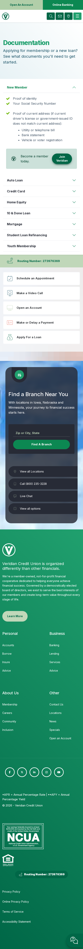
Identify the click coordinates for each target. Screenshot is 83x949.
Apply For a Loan (41, 337)
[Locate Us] (68, 16)
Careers (7, 712)
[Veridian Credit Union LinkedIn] (34, 772)
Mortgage (14, 224)
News (52, 721)
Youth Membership (21, 246)
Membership (9, 704)
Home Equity (16, 202)
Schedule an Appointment (41, 278)
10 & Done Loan (18, 213)
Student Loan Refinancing (27, 235)
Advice (6, 670)
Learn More (15, 616)
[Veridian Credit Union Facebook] (10, 772)
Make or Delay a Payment (41, 322)
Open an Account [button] (21, 4)
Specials (54, 729)
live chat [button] (74, 940)
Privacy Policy (11, 891)
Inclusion (7, 729)
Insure (6, 662)
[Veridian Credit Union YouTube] (59, 772)
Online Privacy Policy (15, 901)
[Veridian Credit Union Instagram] (46, 772)
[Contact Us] (60, 16)
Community (9, 721)
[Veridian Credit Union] (5, 16)
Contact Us (56, 704)
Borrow (7, 653)
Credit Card (16, 191)
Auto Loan (15, 180)
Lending (54, 653)
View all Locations (32, 471)
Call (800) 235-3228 (33, 484)
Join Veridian (62, 158)
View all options (30, 508)
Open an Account (41, 307)
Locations (55, 712)
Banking (54, 645)
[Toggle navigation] (77, 16)
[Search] (51, 16)
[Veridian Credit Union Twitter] (22, 772)
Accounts (8, 645)
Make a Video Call (41, 293)
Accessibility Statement (16, 921)
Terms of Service (13, 911)
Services (54, 662)
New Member (17, 87)
